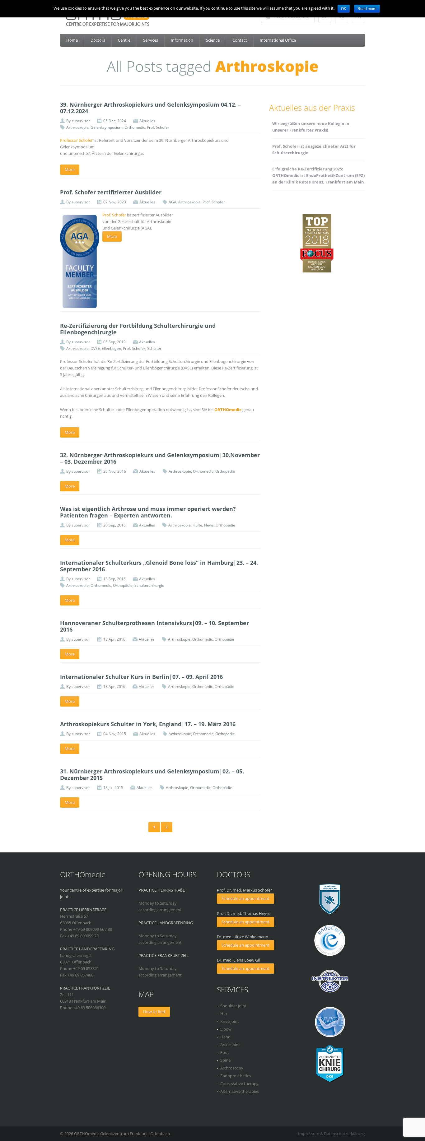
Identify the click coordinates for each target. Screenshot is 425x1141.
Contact (239, 40)
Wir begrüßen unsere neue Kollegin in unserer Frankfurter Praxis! (310, 127)
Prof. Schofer (158, 127)
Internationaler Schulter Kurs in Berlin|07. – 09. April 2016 (141, 676)
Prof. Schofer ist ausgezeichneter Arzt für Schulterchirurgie (314, 149)
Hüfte (197, 525)
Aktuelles (147, 120)
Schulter (154, 348)
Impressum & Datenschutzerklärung (331, 1133)
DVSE (95, 348)
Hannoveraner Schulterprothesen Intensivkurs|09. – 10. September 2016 (154, 626)
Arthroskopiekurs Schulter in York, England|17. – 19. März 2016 (148, 724)
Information (182, 40)
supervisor (81, 120)
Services (150, 40)
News (209, 525)
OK (343, 9)
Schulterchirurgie (149, 585)
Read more (366, 9)
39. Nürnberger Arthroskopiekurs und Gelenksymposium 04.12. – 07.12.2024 (150, 108)
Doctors (98, 40)
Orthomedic (134, 127)
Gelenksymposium (107, 127)
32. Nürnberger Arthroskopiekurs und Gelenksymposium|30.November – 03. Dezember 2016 (160, 458)
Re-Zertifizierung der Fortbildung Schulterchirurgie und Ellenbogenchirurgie (138, 329)
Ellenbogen (111, 348)
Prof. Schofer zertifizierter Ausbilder (110, 192)
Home (72, 40)
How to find (154, 1011)
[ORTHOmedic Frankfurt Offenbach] (214, 18)
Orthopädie (225, 471)
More (70, 169)
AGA (172, 202)
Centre (124, 40)
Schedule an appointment (245, 898)
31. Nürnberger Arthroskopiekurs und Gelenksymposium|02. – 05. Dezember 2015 (152, 775)
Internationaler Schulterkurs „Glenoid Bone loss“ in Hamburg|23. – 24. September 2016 (159, 566)
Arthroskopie (77, 127)
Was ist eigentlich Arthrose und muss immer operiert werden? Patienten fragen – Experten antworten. (148, 512)
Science (213, 40)
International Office (278, 40)
